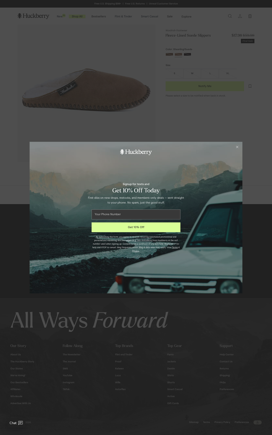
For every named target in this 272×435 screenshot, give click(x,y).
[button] (16, 423)
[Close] (237, 147)
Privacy (135, 251)
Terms (175, 247)
